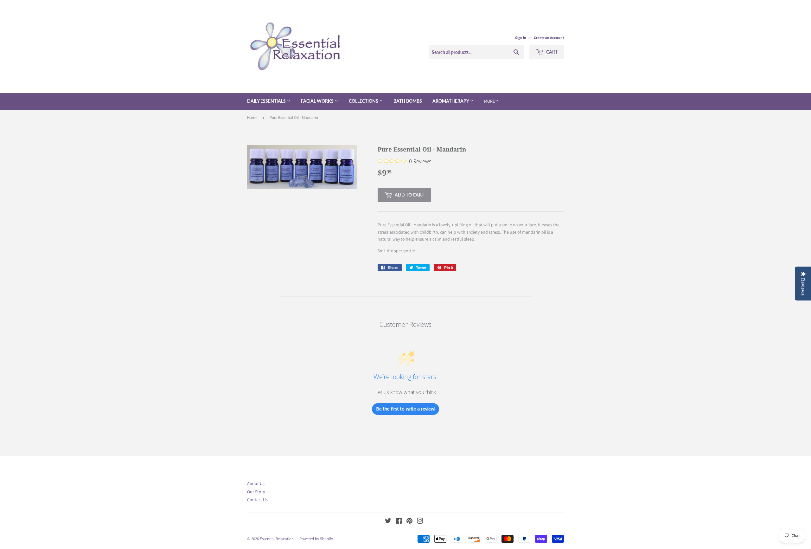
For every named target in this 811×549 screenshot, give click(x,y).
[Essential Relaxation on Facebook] (398, 522)
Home (252, 117)
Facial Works (318, 101)
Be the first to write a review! (405, 409)
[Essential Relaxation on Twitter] (388, 522)
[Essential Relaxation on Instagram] (420, 522)
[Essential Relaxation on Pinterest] (409, 522)
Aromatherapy (451, 101)
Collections (364, 101)
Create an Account (549, 37)
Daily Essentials (267, 101)
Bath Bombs (407, 101)
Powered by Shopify (316, 538)
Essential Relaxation (277, 538)
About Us (256, 483)
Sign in (520, 37)
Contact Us (257, 499)
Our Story (256, 491)
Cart (551, 52)
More (489, 101)
